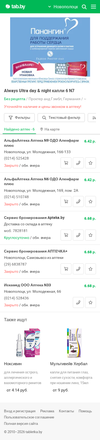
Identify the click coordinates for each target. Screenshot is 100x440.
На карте (52, 129)
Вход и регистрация (19, 411)
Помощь (85, 411)
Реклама (47, 411)
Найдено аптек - (19, 129)
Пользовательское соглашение (29, 417)
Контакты (66, 411)
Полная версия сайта (21, 423)
